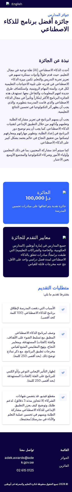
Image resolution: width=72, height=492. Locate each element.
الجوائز (64, 458)
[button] (7, 4)
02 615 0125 (25, 470)
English (17, 4)
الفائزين (64, 466)
